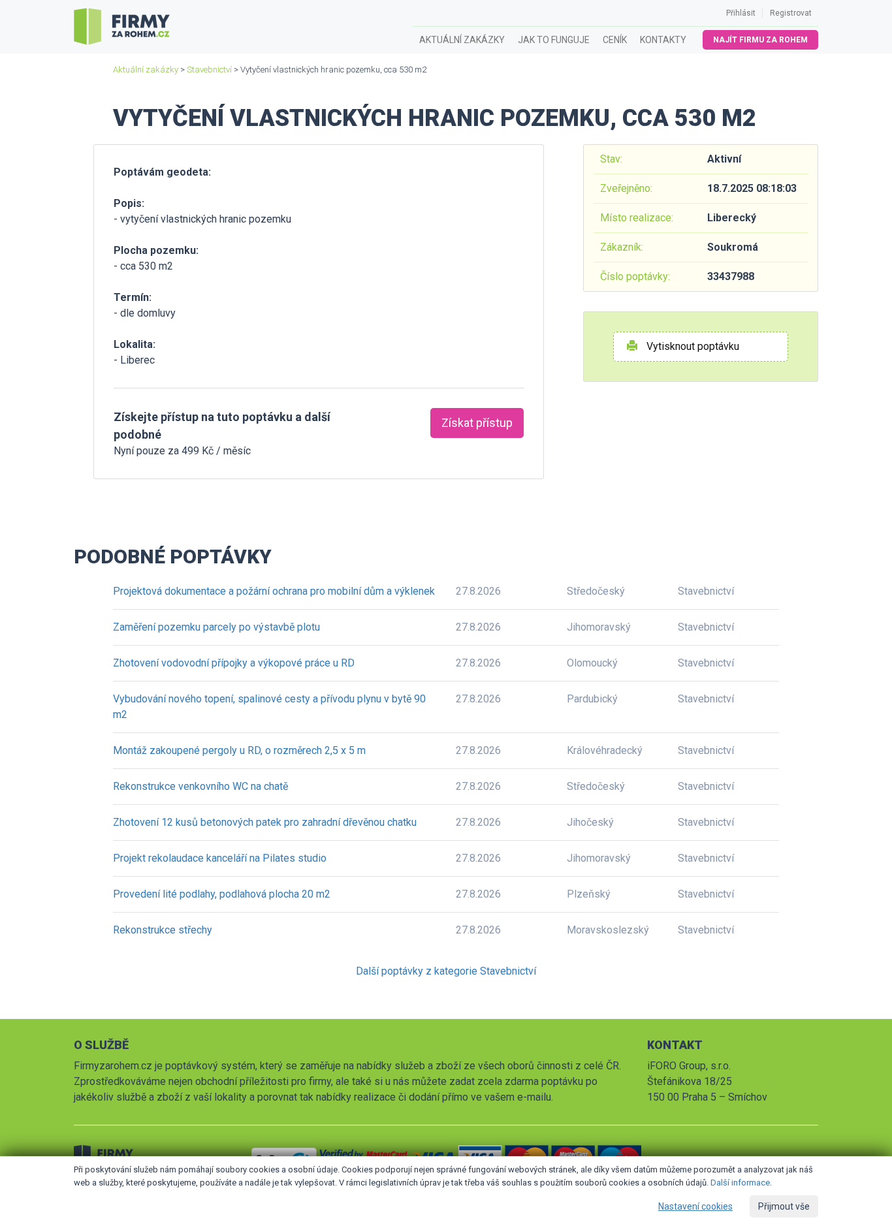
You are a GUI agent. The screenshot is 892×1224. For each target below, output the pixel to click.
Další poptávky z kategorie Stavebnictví (446, 971)
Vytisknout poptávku (691, 346)
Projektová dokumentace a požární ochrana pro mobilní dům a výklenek (274, 591)
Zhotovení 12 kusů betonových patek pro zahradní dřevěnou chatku (265, 822)
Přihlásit (741, 13)
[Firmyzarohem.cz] (122, 27)
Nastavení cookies (695, 1206)
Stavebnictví (209, 69)
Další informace (740, 1182)
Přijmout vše (784, 1206)
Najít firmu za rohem (760, 39)
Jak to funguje (554, 40)
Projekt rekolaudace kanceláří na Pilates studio (220, 858)
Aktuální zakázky (462, 40)
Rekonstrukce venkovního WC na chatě (200, 786)
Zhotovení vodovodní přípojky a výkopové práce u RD (234, 663)
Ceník (615, 40)
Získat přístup (477, 423)
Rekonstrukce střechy (162, 930)
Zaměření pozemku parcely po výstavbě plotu (216, 627)
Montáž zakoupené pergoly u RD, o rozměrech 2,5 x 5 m (239, 750)
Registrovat (791, 13)
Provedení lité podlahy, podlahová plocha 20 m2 (221, 894)
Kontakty (663, 40)
